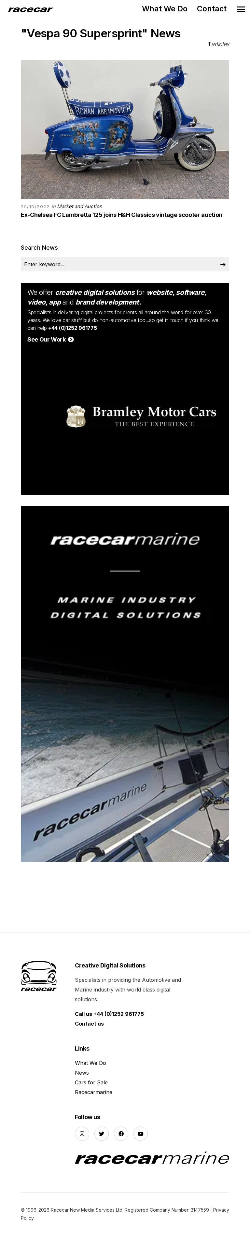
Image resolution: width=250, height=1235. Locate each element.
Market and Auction (79, 206)
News (82, 1072)
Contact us (89, 1023)
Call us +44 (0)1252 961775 (109, 1014)
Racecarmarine (93, 1092)
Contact (212, 8)
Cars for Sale (91, 1082)
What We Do (165, 8)
